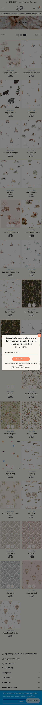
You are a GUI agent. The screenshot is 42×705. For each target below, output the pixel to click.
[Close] (39, 335)
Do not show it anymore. (22, 367)
